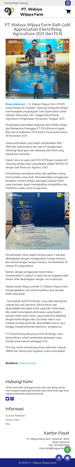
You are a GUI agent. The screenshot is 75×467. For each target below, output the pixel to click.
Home (7, 3)
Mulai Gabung (20, 3)
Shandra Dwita (27, 363)
